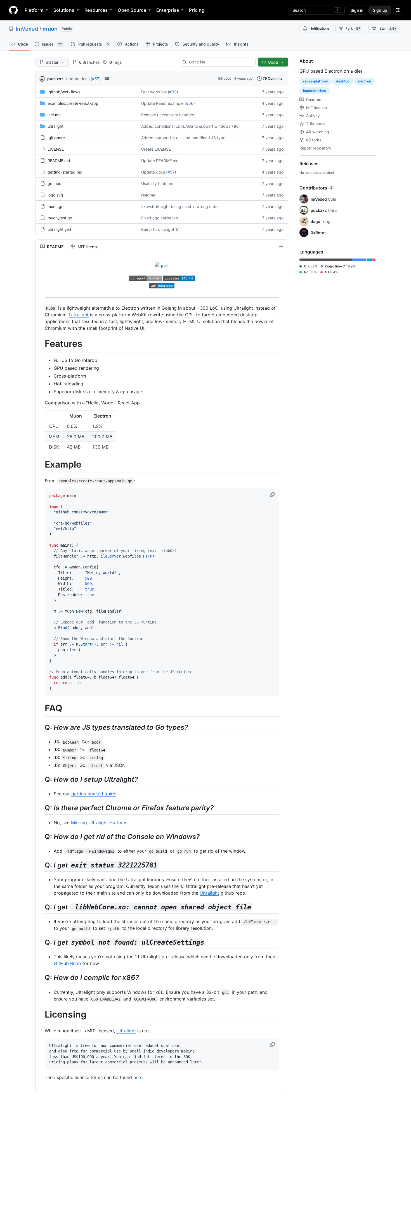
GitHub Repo (67, 963)
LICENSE (56, 149)
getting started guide (93, 793)
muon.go (55, 206)
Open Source (132, 10)
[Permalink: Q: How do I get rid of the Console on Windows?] (41, 836)
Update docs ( (79, 78)
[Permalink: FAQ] (41, 708)
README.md (59, 160)
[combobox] (220, 62)
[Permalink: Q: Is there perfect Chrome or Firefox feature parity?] (41, 808)
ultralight (55, 126)
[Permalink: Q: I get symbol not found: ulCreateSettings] (41, 942)
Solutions (63, 10)
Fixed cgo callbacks (159, 217)
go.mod (55, 183)
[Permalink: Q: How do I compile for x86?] (41, 978)
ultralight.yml (59, 229)
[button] (273, 495)
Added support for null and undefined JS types (184, 137)
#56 (189, 103)
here (138, 1077)
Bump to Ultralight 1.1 (160, 229)
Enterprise (167, 10)
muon (50, 28)
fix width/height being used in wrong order (180, 206)
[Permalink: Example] (41, 464)
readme (148, 195)
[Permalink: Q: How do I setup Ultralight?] (41, 779)
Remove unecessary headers (167, 114)
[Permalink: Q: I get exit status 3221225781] (41, 865)
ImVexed (27, 28)
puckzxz (55, 78)
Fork (353, 28)
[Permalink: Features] (41, 344)
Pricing (196, 10)
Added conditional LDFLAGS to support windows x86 (190, 126)
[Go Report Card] (145, 279)
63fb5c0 (225, 78)
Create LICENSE (156, 149)
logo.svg (55, 195)
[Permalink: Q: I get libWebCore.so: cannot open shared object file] (41, 907)
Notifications (319, 28)
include (54, 114)
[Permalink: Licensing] (41, 1014)
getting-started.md (65, 172)
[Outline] (281, 246)
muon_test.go (60, 217)
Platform (34, 10)
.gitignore (56, 137)
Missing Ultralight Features (99, 822)
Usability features (157, 183)
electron (364, 81)
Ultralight (79, 314)
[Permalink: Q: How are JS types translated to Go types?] (41, 727)
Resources (96, 10)
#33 (173, 91)
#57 (95, 78)
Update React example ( (163, 103)
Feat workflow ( (155, 91)
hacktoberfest (315, 91)
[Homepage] (13, 10)
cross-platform (315, 81)
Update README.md (160, 160)
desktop (343, 81)
